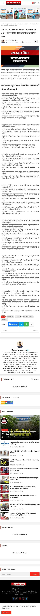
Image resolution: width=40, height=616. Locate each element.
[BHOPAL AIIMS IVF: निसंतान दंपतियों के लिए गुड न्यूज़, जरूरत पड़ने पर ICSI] (4, 507)
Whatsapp (26, 324)
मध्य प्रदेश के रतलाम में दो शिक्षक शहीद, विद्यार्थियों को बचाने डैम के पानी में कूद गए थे (24, 469)
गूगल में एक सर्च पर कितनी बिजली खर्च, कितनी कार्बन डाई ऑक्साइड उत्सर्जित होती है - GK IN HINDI (23, 514)
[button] (34, 3)
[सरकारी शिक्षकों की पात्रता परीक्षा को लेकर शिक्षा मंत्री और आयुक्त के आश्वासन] (4, 498)
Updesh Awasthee (19, 350)
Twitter (21, 324)
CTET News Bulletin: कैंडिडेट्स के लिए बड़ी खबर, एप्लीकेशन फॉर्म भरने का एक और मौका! (23, 487)
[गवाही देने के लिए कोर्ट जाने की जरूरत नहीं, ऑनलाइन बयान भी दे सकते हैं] (4, 462)
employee (10, 316)
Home (2, 24)
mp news (9, 24)
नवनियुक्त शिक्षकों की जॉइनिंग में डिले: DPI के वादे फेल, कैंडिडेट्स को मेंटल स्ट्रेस (24, 443)
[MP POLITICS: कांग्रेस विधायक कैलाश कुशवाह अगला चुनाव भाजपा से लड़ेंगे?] (4, 480)
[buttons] (13, 598)
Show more (35, 379)
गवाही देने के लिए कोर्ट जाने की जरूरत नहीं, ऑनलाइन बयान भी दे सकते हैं (24, 460)
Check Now (5, 608)
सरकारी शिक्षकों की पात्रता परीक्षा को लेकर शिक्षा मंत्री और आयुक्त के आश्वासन (23, 496)
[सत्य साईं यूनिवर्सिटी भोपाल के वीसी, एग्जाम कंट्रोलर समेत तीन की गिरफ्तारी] (4, 453)
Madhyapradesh (28, 316)
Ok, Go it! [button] (6, 612)
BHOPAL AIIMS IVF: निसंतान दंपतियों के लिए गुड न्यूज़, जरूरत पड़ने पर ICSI (25, 505)
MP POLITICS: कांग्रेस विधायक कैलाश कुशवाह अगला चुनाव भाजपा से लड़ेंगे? (24, 478)
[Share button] (31, 324)
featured (18, 316)
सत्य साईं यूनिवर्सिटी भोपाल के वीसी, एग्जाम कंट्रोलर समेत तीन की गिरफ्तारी (24, 452)
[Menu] (2, 3)
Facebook (14, 324)
